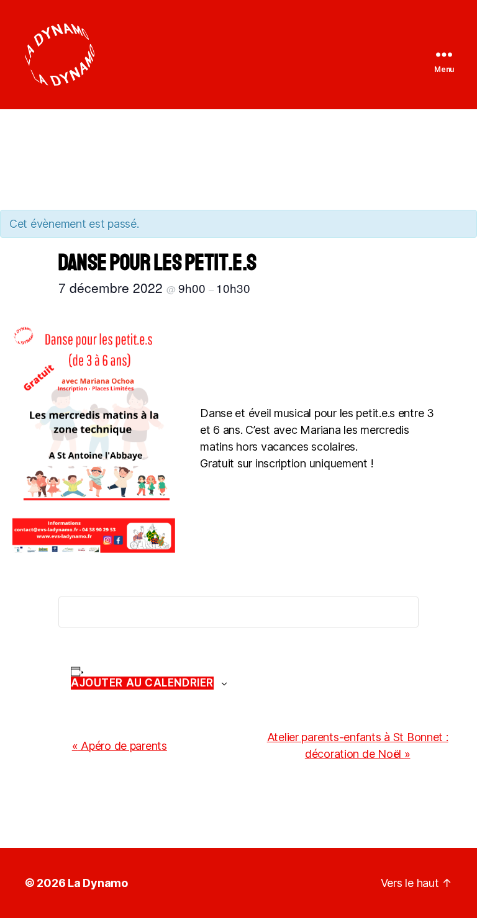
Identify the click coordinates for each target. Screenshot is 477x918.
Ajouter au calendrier (142, 683)
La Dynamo (98, 882)
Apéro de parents (119, 745)
